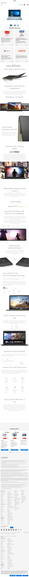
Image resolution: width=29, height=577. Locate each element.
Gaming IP (8, 524)
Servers (8, 508)
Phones (1, 539)
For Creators (2, 499)
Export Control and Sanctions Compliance (5, 533)
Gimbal (8, 523)
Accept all (25, 575)
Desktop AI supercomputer (10, 507)
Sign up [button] (12, 527)
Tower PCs (2, 557)
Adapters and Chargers (10, 518)
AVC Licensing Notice (23, 499)
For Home (2, 497)
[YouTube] (4, 530)
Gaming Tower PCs (3, 558)
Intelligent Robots (9, 505)
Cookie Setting (13, 575)
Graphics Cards (2, 520)
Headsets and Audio (9, 514)
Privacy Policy (18, 532)
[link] (2, 536)
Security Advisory (16, 507)
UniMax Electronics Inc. (17, 499)
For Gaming (2, 548)
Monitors (2, 505)
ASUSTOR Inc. (16, 497)
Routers (8, 498)
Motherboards (2, 519)
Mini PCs (2, 514)
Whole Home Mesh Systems (9, 500)
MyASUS (15, 509)
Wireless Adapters (9, 501)
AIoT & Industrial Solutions (10, 506)
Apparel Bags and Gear (10, 516)
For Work (2, 498)
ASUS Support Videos (16, 508)
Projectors (2, 508)
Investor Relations (16, 495)
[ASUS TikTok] (16, 530)
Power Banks (8, 567)
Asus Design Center (23, 497)
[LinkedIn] (11, 530)
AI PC (22, 495)
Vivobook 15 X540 (3, 2)
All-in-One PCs (2, 556)
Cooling (2, 522)
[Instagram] (1, 530)
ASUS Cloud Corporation (17, 498)
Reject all (19, 575)
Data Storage (8, 539)
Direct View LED (2, 506)
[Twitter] (9, 530)
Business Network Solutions (9, 504)
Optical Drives (9, 538)
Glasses (1, 507)
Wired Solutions (9, 502)
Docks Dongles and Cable (10, 566)
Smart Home (8, 556)
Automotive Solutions (23, 498)
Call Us (15, 506)
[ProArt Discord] (21, 530)
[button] (4, 448)
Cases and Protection (9, 517)
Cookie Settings (13, 533)
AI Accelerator (9, 495)
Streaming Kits (9, 515)
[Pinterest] (13, 530)
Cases (1, 521)
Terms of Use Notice (14, 532)
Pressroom (15, 496)
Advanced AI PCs (23, 496)
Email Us (15, 505)
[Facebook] (6, 530)
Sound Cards (8, 496)
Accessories (2, 495)
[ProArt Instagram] (18, 530)
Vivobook (10, 536)
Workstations (2, 515)
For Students (2, 547)
